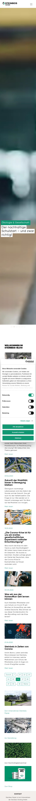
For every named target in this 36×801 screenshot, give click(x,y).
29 (8, 684)
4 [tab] (20, 327)
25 (13, 679)
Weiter (26, 684)
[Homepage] (10, 4)
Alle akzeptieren (18, 426)
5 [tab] (22, 327)
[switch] (31, 401)
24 (8, 679)
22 (24, 675)
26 (18, 679)
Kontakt (18, 794)
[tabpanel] (18, 164)
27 (23, 679)
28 (27, 679)
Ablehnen (18, 438)
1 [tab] (12, 327)
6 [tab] (25, 327)
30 (13, 684)
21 (20, 675)
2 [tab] (14, 327)
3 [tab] (17, 327)
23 (29, 675)
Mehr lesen (9, 454)
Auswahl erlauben (18, 432)
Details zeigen (25, 421)
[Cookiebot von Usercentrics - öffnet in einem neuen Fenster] (25, 362)
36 (19, 684)
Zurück (8, 675)
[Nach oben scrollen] (31, 796)
